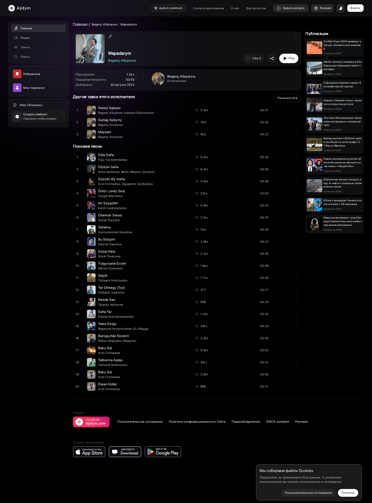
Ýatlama (104, 227)
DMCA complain (277, 421)
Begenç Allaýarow (104, 24)
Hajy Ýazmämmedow (112, 159)
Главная (80, 24)
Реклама (301, 421)
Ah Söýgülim (108, 203)
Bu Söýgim (106, 239)
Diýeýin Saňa (108, 167)
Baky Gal (105, 348)
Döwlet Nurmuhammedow (116, 316)
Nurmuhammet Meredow (115, 232)
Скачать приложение (208, 8)
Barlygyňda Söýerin (113, 336)
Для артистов (256, 8)
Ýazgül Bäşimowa (110, 196)
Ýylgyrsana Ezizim (112, 263)
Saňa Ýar (105, 312)
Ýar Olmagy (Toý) (111, 288)
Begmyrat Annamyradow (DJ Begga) (123, 328)
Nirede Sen (106, 300)
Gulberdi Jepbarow (111, 292)
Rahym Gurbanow (110, 268)
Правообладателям (246, 421)
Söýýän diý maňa (111, 179)
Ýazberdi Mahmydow (113, 280)
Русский (325, 8)
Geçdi (102, 275)
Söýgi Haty (107, 251)
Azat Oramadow (109, 184)
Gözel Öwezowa (109, 256)
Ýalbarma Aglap (110, 360)
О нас (235, 8)
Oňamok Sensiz (110, 215)
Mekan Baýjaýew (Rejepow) (117, 340)
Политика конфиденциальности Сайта (197, 421)
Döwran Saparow (110, 244)
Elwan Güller (107, 384)
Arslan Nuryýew (109, 220)
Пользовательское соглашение (140, 421)
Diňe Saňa (106, 155)
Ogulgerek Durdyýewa (137, 184)
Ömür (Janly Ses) (111, 191)
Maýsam (104, 132)
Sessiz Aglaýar (109, 108)
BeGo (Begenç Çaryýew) (138, 171)
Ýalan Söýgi (107, 324)
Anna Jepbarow (108, 171)
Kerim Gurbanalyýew (112, 208)
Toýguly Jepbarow (110, 304)
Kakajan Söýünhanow (139, 112)
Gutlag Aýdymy (110, 120)
